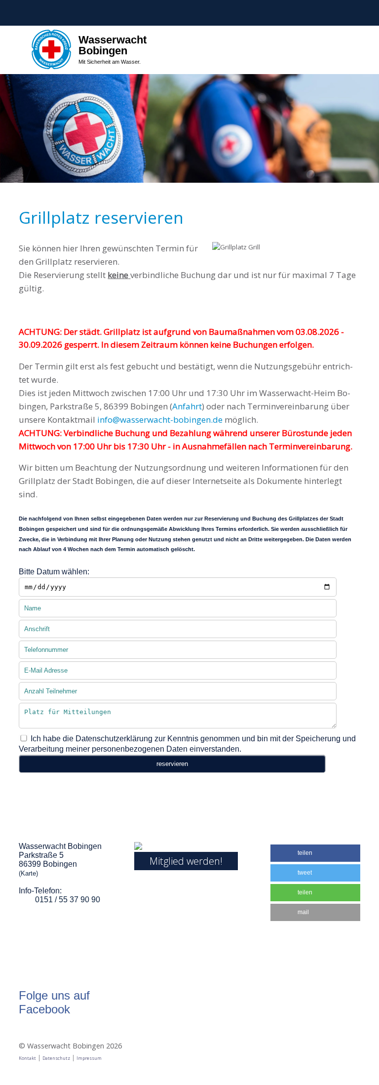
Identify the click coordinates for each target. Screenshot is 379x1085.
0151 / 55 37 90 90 (67, 899)
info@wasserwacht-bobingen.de (160, 419)
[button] (315, 853)
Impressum (89, 1058)
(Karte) (28, 873)
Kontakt (27, 1058)
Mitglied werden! (186, 861)
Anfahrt (187, 406)
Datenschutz (56, 1058)
